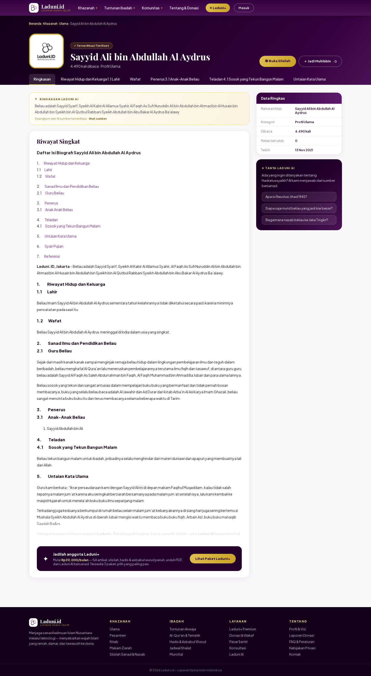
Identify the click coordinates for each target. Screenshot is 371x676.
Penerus (51, 203)
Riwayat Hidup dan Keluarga (67, 163)
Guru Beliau (54, 193)
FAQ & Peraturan (301, 642)
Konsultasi (237, 648)
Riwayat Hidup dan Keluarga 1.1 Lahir (90, 79)
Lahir (48, 169)
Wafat (135, 79)
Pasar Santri (238, 642)
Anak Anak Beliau (59, 209)
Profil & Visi (297, 629)
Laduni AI (236, 654)
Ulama (63, 23)
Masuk (243, 8)
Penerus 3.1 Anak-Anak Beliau (175, 79)
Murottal (176, 654)
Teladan (51, 219)
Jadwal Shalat (180, 648)
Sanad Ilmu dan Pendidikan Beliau (72, 186)
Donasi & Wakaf (241, 635)
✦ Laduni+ (217, 8)
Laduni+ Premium (242, 629)
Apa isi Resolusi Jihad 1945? (286, 197)
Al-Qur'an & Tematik (185, 635)
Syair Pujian (54, 246)
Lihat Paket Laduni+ (212, 559)
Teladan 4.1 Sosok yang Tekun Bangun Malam (246, 79)
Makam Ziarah (121, 648)
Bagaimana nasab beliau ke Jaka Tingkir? (297, 220)
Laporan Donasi (301, 635)
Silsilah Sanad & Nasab (127, 654)
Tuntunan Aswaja (183, 629)
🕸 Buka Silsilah (277, 61)
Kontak (295, 654)
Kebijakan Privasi (302, 648)
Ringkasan (42, 79)
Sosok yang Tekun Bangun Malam (72, 226)
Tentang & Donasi (183, 8)
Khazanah (50, 23)
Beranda (35, 23)
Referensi (52, 256)
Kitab (114, 642)
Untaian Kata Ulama (310, 79)
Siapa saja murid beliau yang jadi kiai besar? (299, 208)
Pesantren (118, 635)
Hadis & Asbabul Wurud (188, 642)
